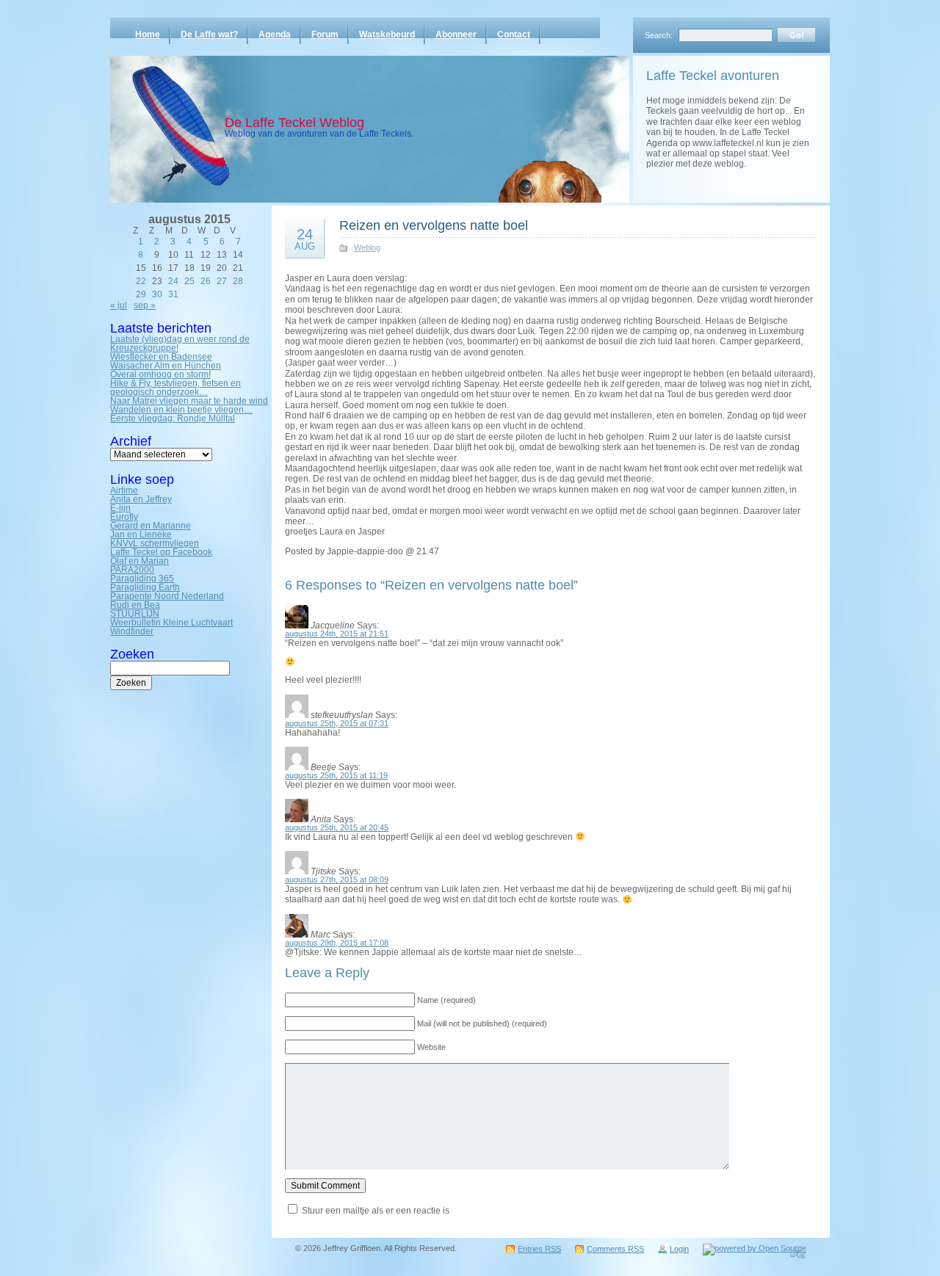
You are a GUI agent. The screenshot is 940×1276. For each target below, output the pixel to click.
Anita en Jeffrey (141, 499)
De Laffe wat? (209, 34)
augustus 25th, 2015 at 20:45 (336, 827)
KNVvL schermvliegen (154, 543)
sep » (145, 305)
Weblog (367, 247)
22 (141, 281)
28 (238, 281)
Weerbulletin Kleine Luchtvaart (171, 622)
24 (173, 281)
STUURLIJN (134, 614)
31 (173, 294)
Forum (325, 34)
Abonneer (456, 34)
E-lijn (120, 508)
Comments (615, 1248)
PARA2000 (132, 570)
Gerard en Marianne (150, 526)
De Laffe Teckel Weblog (294, 122)
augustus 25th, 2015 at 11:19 (336, 775)
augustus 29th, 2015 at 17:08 (336, 942)
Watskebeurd (387, 34)
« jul (118, 305)
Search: (659, 35)
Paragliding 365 (142, 578)
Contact (513, 34)
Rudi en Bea (135, 605)
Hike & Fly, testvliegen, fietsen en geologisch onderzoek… (175, 387)
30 (157, 294)
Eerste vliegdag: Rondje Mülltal (172, 418)
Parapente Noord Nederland (167, 596)
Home (147, 34)
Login (679, 1248)
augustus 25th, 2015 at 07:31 (336, 723)
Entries (539, 1248)
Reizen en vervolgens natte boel (433, 225)
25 (189, 281)
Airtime (124, 490)
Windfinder (131, 631)
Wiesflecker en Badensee (161, 357)
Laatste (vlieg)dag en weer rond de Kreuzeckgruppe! (180, 343)
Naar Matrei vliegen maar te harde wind (189, 401)
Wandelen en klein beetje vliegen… (181, 410)
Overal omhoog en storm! (160, 374)
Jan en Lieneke (141, 534)
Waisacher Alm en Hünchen (165, 365)
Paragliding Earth (145, 587)
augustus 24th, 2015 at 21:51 (336, 633)
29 (141, 294)
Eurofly (124, 517)
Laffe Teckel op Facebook (161, 552)
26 (205, 281)
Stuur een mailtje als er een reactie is (375, 1211)
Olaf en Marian (139, 561)
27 (222, 281)
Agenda (274, 34)
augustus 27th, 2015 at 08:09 (336, 879)
